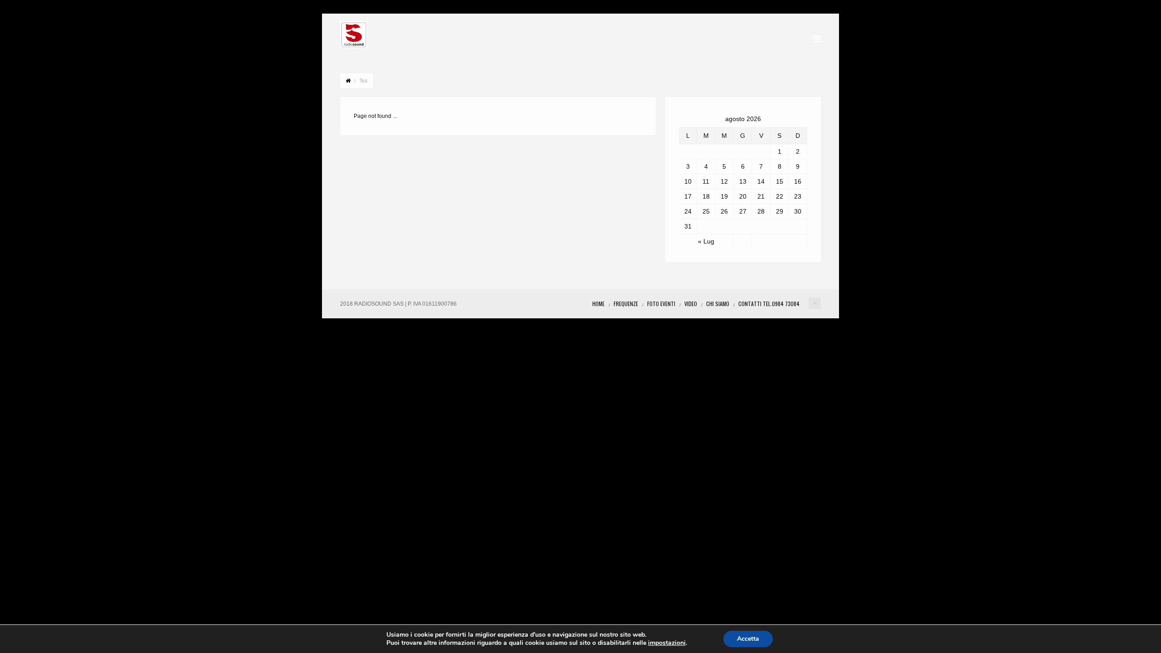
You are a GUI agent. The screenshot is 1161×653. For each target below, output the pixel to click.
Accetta (748, 638)
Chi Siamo (717, 303)
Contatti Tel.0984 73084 (769, 303)
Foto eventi (661, 303)
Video (690, 303)
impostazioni (667, 643)
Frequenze (626, 303)
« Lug (706, 241)
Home (598, 303)
